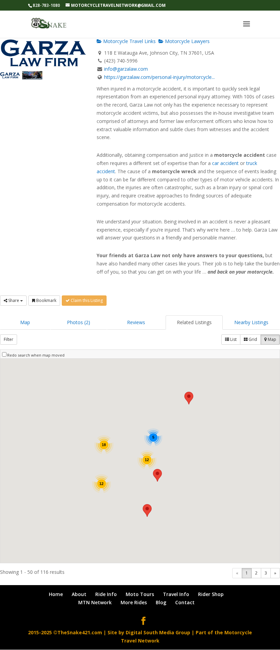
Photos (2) (78, 322)
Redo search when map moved (36, 355)
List (233, 339)
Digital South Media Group (158, 632)
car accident (225, 163)
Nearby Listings (251, 322)
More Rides (134, 602)
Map (25, 322)
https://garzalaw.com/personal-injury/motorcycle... (159, 77)
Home (56, 594)
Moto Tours (140, 594)
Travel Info (176, 594)
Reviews (136, 322)
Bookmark (45, 300)
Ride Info (106, 594)
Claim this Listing (86, 300)
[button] (147, 510)
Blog (161, 602)
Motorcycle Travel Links (129, 41)
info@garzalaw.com (126, 69)
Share (13, 300)
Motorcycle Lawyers (187, 41)
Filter (8, 339)
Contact (185, 602)
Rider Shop (211, 594)
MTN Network (95, 602)
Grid (252, 339)
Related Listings (194, 322)
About (79, 594)
